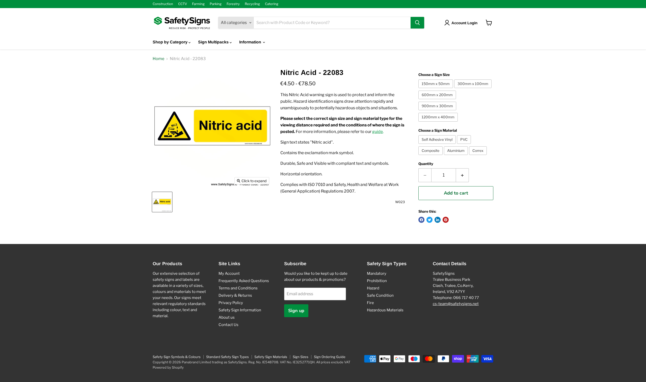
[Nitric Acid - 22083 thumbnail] (162, 202)
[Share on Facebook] (421, 220)
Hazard (373, 288)
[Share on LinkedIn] (438, 220)
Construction (163, 4)
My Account (229, 273)
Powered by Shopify (168, 367)
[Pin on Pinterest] (446, 220)
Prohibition (377, 281)
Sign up (296, 311)
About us (227, 317)
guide (377, 131)
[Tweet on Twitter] (429, 220)
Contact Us (228, 324)
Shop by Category (171, 42)
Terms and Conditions (238, 288)
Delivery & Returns (235, 295)
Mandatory (376, 273)
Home (158, 59)
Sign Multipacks (214, 42)
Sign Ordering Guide (329, 357)
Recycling (252, 4)
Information (250, 42)
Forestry (233, 4)
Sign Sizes (300, 357)
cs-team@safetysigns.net (456, 304)
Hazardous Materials (385, 310)
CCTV (182, 4)
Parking (216, 4)
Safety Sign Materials (270, 357)
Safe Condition (380, 295)
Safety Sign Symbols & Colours (177, 357)
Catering (271, 4)
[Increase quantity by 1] (462, 175)
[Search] (417, 23)
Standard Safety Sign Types (227, 357)
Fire (370, 303)
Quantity (425, 164)
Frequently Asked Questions (244, 281)
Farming (198, 4)
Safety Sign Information (240, 310)
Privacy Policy (231, 303)
